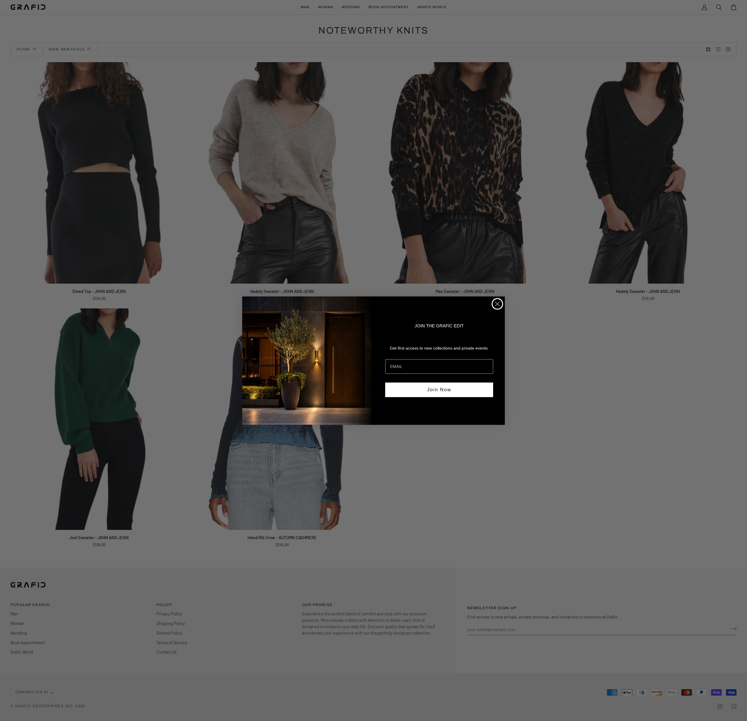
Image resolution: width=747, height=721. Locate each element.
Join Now (439, 389)
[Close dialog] (497, 304)
